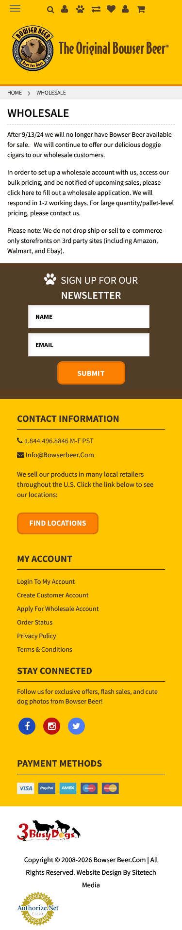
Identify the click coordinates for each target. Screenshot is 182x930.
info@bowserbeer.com (60, 455)
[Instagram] (51, 726)
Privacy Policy (36, 635)
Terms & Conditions (44, 649)
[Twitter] (76, 726)
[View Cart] (141, 10)
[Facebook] (26, 726)
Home (14, 92)
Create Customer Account (52, 595)
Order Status (34, 622)
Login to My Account (46, 581)
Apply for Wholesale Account (58, 608)
